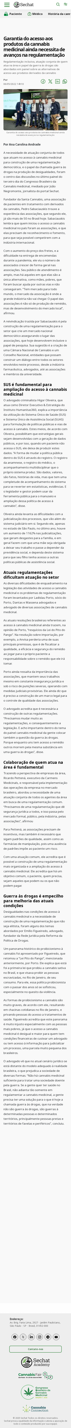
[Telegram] (48, 1337)
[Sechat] (35, 5)
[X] (23, 1337)
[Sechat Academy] (35, 1362)
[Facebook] (15, 1337)
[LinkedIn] (31, 1337)
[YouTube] (56, 1337)
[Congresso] (35, 1392)
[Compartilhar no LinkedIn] (57, 82)
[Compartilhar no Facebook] (43, 82)
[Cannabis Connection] (35, 1409)
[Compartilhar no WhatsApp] (65, 82)
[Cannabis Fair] (35, 1376)
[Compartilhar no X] (50, 82)
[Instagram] (39, 1337)
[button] (7, 4)
